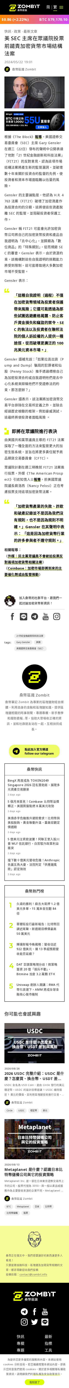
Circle (10, 1110)
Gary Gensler (23, 642)
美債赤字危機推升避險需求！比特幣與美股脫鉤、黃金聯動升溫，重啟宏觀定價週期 (34, 822)
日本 (37, 1206)
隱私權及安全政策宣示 (46, 1374)
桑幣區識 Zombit (24, 69)
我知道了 (34, 1382)
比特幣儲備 (12, 1213)
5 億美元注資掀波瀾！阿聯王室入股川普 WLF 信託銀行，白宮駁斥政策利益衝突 (34, 843)
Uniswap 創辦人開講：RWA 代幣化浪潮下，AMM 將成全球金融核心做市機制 (38, 989)
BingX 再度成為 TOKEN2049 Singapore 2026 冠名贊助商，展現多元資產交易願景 (34, 785)
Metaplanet (23, 1206)
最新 (48, 1336)
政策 (17, 31)
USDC (21, 1110)
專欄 (20, 1343)
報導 (38, 137)
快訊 (7, 31)
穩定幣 (33, 1110)
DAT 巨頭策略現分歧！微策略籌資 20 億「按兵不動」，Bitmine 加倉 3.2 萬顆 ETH (37, 969)
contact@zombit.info (33, 1274)
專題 (20, 1350)
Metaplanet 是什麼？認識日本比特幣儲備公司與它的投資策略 (33, 1172)
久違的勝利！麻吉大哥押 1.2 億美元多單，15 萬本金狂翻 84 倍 (38, 908)
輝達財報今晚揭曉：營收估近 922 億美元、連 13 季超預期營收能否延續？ (38, 949)
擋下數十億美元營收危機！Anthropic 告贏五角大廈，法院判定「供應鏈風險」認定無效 (34, 864)
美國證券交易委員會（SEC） (30, 648)
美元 (45, 1110)
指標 (48, 1343)
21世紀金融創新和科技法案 (29, 636)
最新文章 (30, 31)
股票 (26, 1213)
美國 (38, 642)
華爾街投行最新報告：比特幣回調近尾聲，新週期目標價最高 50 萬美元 (38, 929)
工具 (48, 1350)
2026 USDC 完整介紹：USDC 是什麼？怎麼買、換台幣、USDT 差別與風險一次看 (34, 1078)
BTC (9, 1206)
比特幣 (48, 1206)
